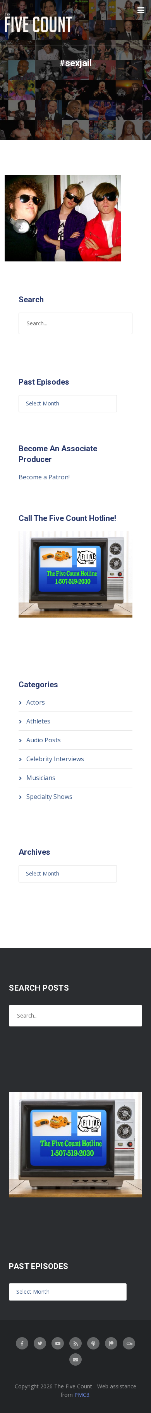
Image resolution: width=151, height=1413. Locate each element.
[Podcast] (93, 1343)
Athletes (38, 721)
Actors (35, 702)
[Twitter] (40, 1343)
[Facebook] (22, 1343)
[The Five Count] (39, 22)
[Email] (75, 1359)
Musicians (40, 777)
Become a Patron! (44, 477)
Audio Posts (43, 740)
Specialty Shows (49, 796)
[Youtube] (57, 1343)
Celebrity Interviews (55, 759)
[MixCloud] (129, 1343)
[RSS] (75, 1343)
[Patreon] (111, 1343)
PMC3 (81, 1394)
